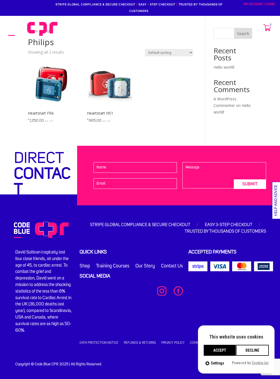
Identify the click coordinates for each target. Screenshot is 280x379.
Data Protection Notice (99, 343)
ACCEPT (219, 350)
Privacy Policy (173, 343)
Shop (85, 266)
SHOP (87, 29)
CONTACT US (185, 29)
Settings (217, 363)
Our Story (145, 266)
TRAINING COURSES (118, 29)
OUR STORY (155, 29)
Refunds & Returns (140, 343)
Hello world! (224, 67)
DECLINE (252, 350)
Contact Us (172, 266)
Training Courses (112, 266)
